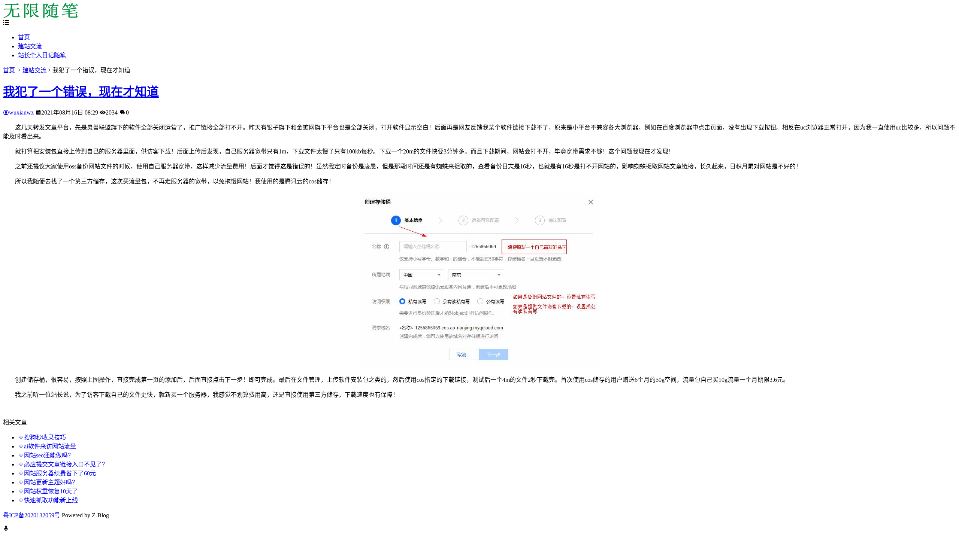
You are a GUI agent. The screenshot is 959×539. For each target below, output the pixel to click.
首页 (24, 37)
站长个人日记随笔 (42, 55)
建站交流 (30, 46)
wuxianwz (21, 112)
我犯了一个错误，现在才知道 (81, 91)
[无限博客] (40, 16)
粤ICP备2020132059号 (31, 515)
